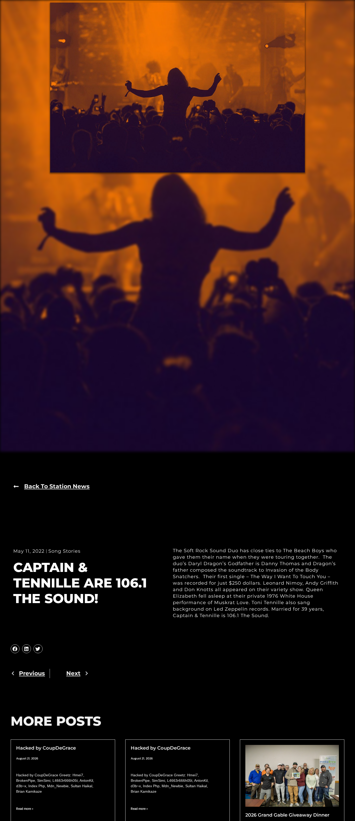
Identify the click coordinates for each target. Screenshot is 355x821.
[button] (15, 648)
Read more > (24, 809)
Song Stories (64, 551)
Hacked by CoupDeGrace (46, 748)
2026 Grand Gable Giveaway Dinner (287, 815)
